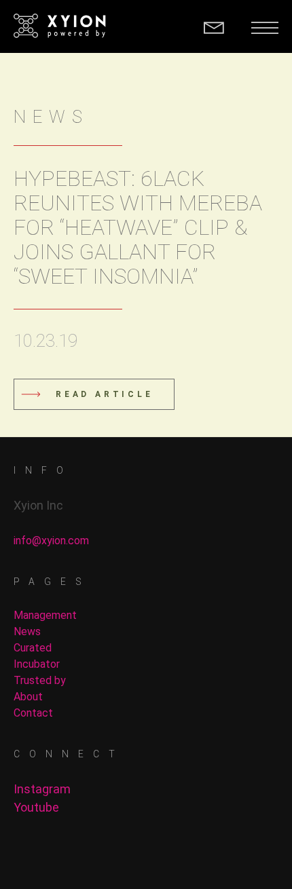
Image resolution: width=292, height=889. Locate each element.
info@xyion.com (51, 540)
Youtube (36, 807)
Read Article (104, 394)
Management (45, 615)
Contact (33, 712)
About (28, 696)
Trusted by (40, 680)
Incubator (37, 664)
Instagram (42, 789)
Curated (33, 647)
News (27, 631)
